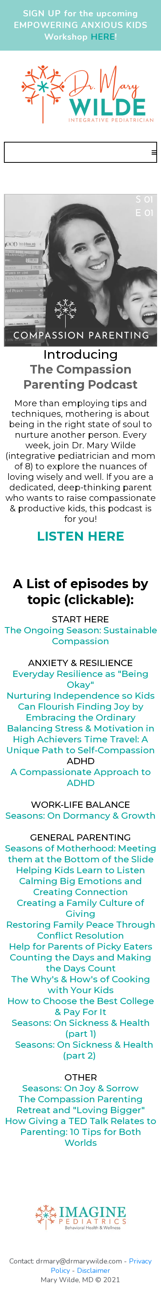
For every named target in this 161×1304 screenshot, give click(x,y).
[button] (154, 152)
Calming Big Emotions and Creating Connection (80, 886)
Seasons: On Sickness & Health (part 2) (84, 1050)
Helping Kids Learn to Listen (80, 870)
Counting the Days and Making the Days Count (80, 963)
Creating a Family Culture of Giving (80, 908)
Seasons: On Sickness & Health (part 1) (81, 1028)
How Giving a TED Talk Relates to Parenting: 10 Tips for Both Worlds (80, 1131)
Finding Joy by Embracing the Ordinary (84, 712)
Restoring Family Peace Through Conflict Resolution (80, 930)
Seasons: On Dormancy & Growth (80, 815)
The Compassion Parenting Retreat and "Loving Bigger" (80, 1104)
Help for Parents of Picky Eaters (80, 946)
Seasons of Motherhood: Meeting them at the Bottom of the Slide (80, 854)
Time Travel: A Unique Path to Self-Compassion (80, 745)
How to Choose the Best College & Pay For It (80, 1006)
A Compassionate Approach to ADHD (81, 777)
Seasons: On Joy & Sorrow (80, 1088)
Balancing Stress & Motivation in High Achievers (80, 734)
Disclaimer (93, 1270)
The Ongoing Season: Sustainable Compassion (80, 636)
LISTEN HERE (80, 536)
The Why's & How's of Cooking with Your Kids (80, 985)
